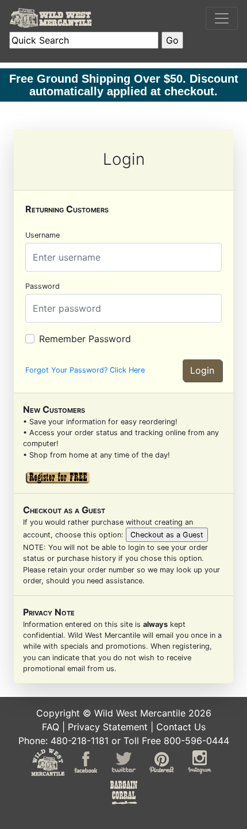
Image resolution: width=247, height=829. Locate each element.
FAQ (50, 727)
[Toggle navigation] (222, 18)
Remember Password (85, 338)
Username (42, 235)
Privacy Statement (108, 727)
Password (42, 286)
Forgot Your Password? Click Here (85, 370)
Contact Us (181, 727)
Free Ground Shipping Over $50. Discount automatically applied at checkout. (123, 85)
